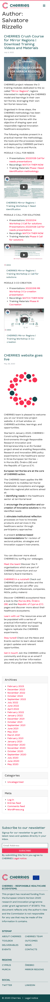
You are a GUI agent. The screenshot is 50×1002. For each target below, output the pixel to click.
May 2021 (12, 731)
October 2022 (15, 696)
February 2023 (15, 686)
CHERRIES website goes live (23, 357)
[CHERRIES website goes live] (25, 389)
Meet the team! (12, 564)
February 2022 (15, 712)
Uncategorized (15, 782)
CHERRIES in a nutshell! (16, 579)
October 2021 (14, 722)
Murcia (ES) (24, 601)
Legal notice (19, 858)
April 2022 (13, 709)
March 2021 (13, 735)
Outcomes (31, 940)
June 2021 (12, 728)
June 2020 (13, 761)
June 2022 (13, 705)
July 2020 (12, 757)
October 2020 (15, 751)
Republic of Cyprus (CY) (30, 604)
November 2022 (16, 692)
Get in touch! (11, 653)
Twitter (7, 985)
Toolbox (7, 940)
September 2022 (16, 699)
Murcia (6, 969)
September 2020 (16, 754)
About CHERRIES (11, 936)
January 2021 (14, 741)
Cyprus (6, 965)
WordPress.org (15, 809)
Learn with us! (11, 616)
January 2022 (15, 715)
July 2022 (12, 702)
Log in (10, 799)
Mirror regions (34, 969)
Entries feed (14, 803)
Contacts (31, 949)
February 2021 (15, 738)
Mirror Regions (20, 91)
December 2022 (16, 689)
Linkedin (30, 985)
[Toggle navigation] (44, 5)
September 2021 (16, 725)
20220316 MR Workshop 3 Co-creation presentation (24, 291)
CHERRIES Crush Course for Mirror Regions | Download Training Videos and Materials (24, 42)
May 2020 (12, 764)
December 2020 (16, 744)
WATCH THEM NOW (32, 164)
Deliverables (10, 945)
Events (6, 949)
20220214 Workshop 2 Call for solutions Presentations (25, 223)
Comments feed (16, 806)
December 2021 (15, 718)
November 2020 (16, 748)
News (28, 945)
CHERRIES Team (34, 936)
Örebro (29, 965)
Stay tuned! (10, 637)
